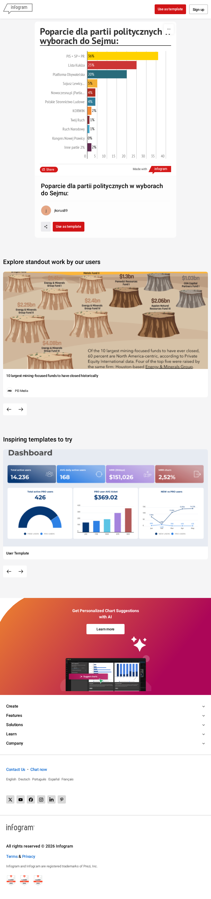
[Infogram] (17, 9)
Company (14, 743)
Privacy (28, 856)
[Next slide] (21, 409)
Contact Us (15, 769)
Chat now (38, 769)
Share (50, 169)
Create (12, 706)
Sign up (198, 9)
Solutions (14, 724)
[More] (169, 29)
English (11, 779)
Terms (12, 856)
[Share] (46, 227)
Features (14, 715)
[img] (122, 56)
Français (67, 779)
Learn (11, 733)
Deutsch (24, 779)
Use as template (170, 9)
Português (39, 779)
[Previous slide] (9, 409)
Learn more (105, 629)
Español (53, 779)
